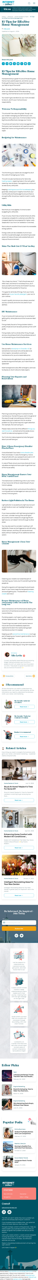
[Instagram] (16, 935)
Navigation (7, 1197)
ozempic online (17, 1279)
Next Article (29, 676)
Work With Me (8, 1194)
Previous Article (9, 676)
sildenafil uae (32, 1277)
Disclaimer (23, 1194)
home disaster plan (26, 453)
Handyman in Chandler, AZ (20, 349)
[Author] (24, 656)
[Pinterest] (21, 935)
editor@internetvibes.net (9, 1207)
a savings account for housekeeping (20, 189)
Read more (23, 707)
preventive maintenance (21, 634)
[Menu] (34, 3)
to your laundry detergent (18, 294)
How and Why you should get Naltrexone (20, 1271)
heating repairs (7, 181)
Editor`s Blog (24, 1197)
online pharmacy (30, 1275)
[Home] (8, 3)
